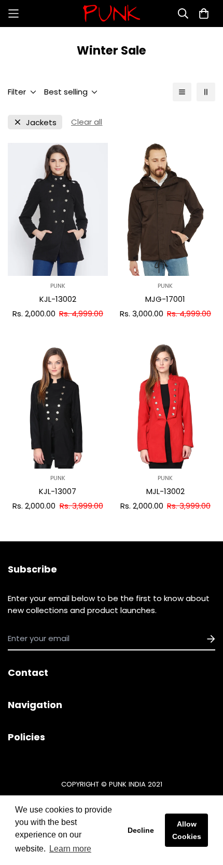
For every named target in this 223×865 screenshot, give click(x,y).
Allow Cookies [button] (186, 830)
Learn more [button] (70, 848)
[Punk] (111, 13)
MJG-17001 (165, 299)
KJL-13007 (57, 491)
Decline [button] (141, 830)
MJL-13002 (165, 491)
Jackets (41, 122)
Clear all (86, 121)
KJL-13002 (57, 299)
